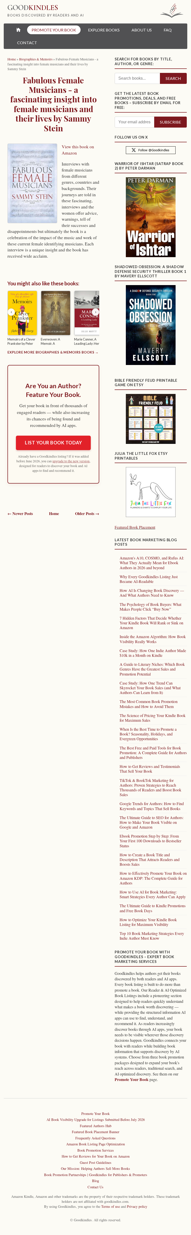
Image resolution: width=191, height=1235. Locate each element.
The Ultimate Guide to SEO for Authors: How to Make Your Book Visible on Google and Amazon (152, 822)
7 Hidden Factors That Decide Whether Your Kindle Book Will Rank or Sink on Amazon (151, 622)
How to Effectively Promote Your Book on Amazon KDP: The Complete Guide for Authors (153, 878)
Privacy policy (137, 1206)
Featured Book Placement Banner (95, 1131)
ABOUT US (142, 29)
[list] (53, 319)
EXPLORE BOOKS (104, 29)
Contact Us (95, 1187)
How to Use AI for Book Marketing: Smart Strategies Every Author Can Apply (153, 894)
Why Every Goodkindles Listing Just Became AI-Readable (149, 579)
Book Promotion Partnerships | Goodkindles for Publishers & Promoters (95, 1174)
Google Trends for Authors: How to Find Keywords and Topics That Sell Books (152, 806)
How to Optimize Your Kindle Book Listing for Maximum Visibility (148, 922)
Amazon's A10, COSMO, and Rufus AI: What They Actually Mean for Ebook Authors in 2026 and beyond (152, 562)
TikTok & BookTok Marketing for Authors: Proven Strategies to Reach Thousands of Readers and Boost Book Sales (150, 787)
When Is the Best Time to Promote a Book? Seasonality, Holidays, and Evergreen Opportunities (148, 733)
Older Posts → (87, 513)
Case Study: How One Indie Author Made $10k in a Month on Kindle (153, 653)
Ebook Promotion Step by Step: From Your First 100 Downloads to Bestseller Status (150, 840)
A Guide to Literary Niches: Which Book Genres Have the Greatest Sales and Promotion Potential (152, 669)
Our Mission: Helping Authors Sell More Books (95, 1168)
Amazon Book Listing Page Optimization (95, 1144)
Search (173, 78)
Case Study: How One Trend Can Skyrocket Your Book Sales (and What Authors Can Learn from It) (150, 687)
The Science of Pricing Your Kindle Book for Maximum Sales (153, 718)
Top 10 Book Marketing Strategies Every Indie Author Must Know (152, 936)
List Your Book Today (53, 442)
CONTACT (27, 42)
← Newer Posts (20, 513)
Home (54, 513)
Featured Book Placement (135, 527)
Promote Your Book (131, 1079)
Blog (95, 1180)
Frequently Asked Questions (95, 1138)
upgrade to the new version (71, 461)
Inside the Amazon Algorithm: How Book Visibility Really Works (153, 639)
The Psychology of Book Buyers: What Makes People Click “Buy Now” (150, 607)
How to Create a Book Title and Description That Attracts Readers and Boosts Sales (150, 859)
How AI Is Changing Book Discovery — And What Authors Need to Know (152, 593)
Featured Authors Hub (95, 1125)
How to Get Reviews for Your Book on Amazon (96, 1156)
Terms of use (110, 1206)
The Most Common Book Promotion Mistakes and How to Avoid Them (149, 704)
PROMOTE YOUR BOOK (54, 29)
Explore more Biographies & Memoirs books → (52, 352)
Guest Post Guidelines (95, 1162)
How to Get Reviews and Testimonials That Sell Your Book (150, 769)
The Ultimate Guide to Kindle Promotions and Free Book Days (153, 908)
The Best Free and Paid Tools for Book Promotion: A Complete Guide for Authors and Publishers (153, 752)
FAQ (168, 29)
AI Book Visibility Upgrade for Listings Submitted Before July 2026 (96, 1119)
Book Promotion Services (95, 1150)
